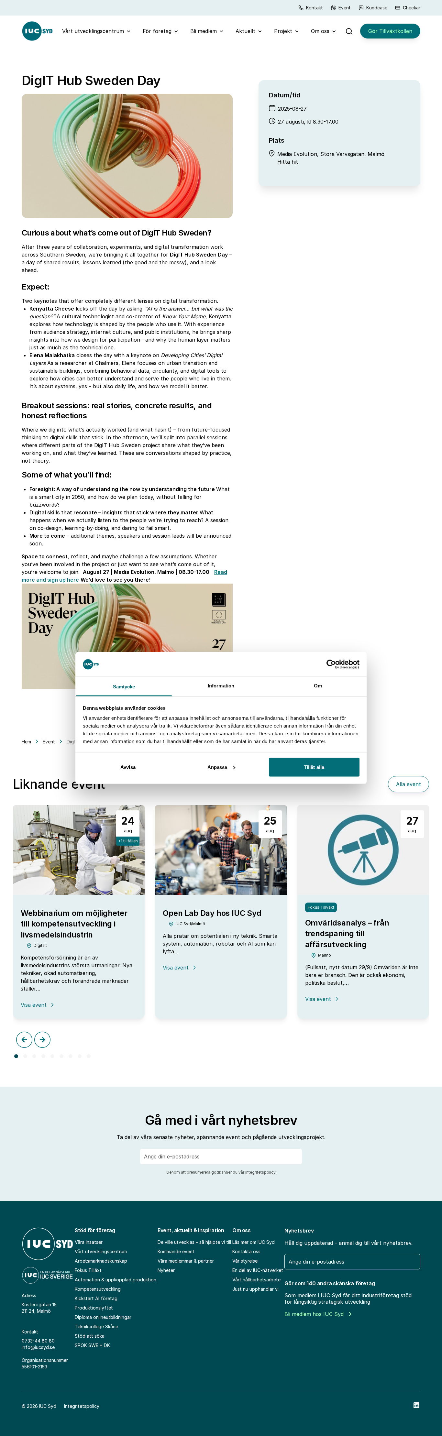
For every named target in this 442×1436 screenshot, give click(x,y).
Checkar (411, 7)
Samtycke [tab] (124, 686)
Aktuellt (245, 31)
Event (344, 7)
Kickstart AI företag (96, 1298)
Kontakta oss (246, 1251)
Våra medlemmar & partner (186, 1261)
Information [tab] (221, 685)
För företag (157, 31)
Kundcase (376, 7)
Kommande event (176, 1251)
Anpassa (217, 767)
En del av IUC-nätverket (257, 1270)
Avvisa (128, 767)
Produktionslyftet (94, 1307)
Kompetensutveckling (98, 1289)
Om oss (320, 31)
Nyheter (166, 1270)
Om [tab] (318, 685)
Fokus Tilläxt (88, 1270)
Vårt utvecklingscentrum (93, 31)
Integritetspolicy (81, 1406)
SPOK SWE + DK (92, 1345)
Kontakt (314, 7)
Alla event (408, 784)
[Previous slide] (24, 1040)
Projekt (283, 31)
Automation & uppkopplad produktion (115, 1279)
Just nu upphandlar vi (255, 1289)
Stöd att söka (90, 1336)
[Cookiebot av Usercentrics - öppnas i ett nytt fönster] (331, 664)
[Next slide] (42, 1040)
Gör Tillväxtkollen (390, 31)
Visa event (38, 1005)
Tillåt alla (314, 767)
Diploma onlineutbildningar (103, 1317)
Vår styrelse (245, 1261)
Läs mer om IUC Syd (253, 1242)
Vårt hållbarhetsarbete (256, 1279)
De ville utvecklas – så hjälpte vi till (194, 1242)
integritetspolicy (260, 1172)
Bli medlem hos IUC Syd (314, 1314)
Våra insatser (89, 1242)
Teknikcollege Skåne (96, 1326)
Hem (26, 741)
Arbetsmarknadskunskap (101, 1261)
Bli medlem (203, 31)
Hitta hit (287, 162)
